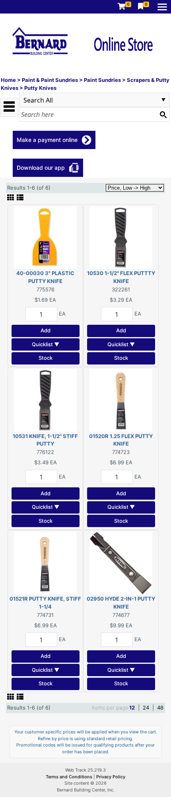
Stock (45, 358)
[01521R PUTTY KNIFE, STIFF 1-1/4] (45, 562)
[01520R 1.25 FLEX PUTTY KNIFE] (120, 399)
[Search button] (163, 114)
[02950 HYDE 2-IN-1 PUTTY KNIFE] (120, 562)
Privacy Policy (110, 777)
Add (46, 330)
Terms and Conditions (69, 777)
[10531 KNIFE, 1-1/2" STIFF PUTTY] (45, 399)
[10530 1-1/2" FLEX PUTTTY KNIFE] (120, 237)
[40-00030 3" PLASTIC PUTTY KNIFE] (45, 237)
